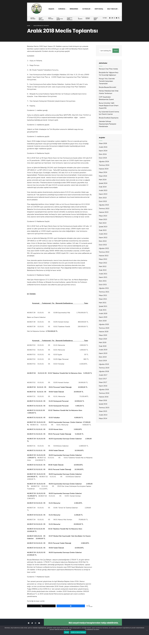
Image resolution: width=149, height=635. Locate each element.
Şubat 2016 (103, 404)
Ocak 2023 (102, 230)
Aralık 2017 (103, 375)
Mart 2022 (102, 266)
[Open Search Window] (118, 17)
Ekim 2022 (103, 241)
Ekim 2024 (103, 154)
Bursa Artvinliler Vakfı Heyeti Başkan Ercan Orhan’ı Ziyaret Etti (108, 105)
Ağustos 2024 (104, 161)
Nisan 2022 (103, 263)
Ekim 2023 (103, 198)
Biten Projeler (50, 18)
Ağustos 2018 (104, 371)
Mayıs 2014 (103, 418)
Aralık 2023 (103, 190)
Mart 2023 (102, 223)
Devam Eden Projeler (41, 18)
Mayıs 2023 (103, 216)
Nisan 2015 (103, 411)
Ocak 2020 (102, 346)
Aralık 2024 (103, 147)
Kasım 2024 (103, 151)
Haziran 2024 (103, 169)
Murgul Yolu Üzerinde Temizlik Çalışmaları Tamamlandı (107, 81)
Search (116, 50)
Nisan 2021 (103, 299)
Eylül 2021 (103, 285)
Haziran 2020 (103, 332)
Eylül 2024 (103, 158)
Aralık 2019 (103, 350)
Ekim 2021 (103, 281)
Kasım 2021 (103, 277)
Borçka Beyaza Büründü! (107, 87)
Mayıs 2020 (103, 335)
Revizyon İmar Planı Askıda (108, 69)
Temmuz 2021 (104, 292)
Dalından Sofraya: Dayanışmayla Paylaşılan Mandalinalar (107, 123)
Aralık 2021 (103, 274)
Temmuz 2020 (104, 328)
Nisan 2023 (103, 219)
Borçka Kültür (88, 18)
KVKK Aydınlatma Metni (60, 18)
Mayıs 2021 (103, 295)
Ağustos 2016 (104, 389)
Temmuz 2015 (104, 408)
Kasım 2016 (103, 386)
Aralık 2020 (103, 313)
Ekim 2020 (103, 321)
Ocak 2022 (102, 270)
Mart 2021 (102, 303)
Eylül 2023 (103, 201)
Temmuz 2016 (104, 393)
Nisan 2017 (103, 382)
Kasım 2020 (103, 317)
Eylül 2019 (103, 361)
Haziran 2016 (103, 397)
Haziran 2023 (103, 212)
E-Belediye (80, 18)
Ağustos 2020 (104, 324)
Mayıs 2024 (103, 172)
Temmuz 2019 (104, 368)
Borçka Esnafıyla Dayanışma (108, 118)
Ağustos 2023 (104, 205)
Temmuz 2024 (104, 165)
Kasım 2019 (103, 353)
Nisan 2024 (103, 176)
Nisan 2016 (103, 400)
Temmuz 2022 (104, 252)
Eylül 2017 (103, 379)
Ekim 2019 (103, 357)
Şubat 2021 (103, 306)
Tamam (66, 632)
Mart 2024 (102, 180)
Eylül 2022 (103, 245)
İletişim (105, 18)
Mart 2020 (102, 342)
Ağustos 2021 (104, 288)
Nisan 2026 (103, 143)
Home (28, 25)
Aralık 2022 (103, 234)
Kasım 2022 (103, 237)
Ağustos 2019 (104, 364)
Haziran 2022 (103, 256)
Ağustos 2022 (104, 248)
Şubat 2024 (103, 183)
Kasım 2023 (103, 194)
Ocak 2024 (102, 187)
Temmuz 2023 (104, 208)
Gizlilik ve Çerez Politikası (69, 18)
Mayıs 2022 (103, 259)
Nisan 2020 (103, 339)
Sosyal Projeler (33, 18)
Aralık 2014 (103, 415)
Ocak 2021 (102, 310)
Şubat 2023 (103, 227)
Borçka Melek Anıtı (96, 18)
